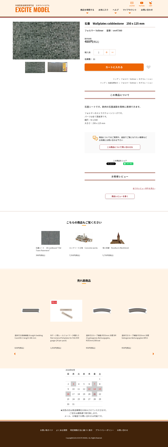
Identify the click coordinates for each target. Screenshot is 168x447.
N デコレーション (146, 79)
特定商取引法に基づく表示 (81, 430)
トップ (115, 79)
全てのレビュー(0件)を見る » (144, 188)
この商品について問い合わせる (120, 147)
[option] (46, 40)
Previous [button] (14, 354)
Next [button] (153, 354)
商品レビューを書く (120, 196)
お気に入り (103, 9)
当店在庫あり (113, 83)
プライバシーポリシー (104, 430)
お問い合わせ (147, 9)
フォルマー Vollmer (128, 79)
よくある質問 (61, 430)
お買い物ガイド (46, 430)
